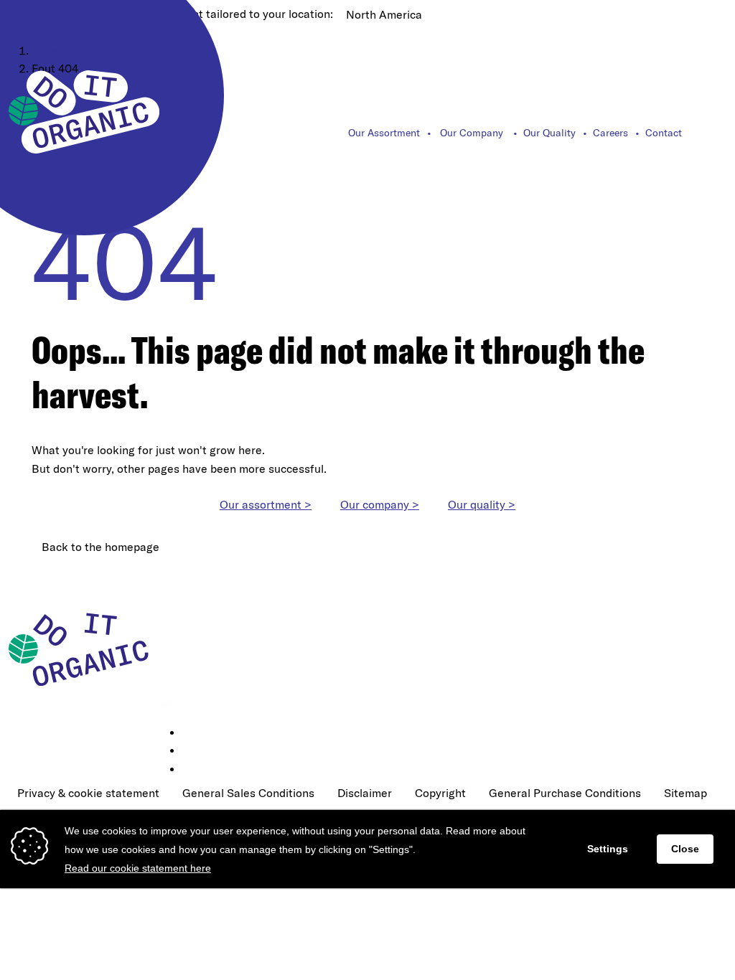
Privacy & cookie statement (88, 793)
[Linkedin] (192, 733)
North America (384, 14)
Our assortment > (266, 504)
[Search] (718, 133)
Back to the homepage (100, 547)
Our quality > (481, 504)
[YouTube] (192, 770)
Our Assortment (384, 132)
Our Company (471, 132)
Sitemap (685, 793)
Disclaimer (364, 793)
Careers (610, 132)
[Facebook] (192, 751)
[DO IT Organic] (84, 648)
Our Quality (549, 132)
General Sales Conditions (248, 793)
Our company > (379, 504)
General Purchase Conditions (565, 793)
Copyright (440, 793)
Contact (663, 132)
